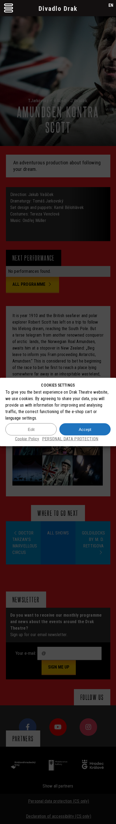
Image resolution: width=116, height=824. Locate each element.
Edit (31, 429)
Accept (85, 429)
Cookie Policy (27, 438)
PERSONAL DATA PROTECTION (70, 438)
